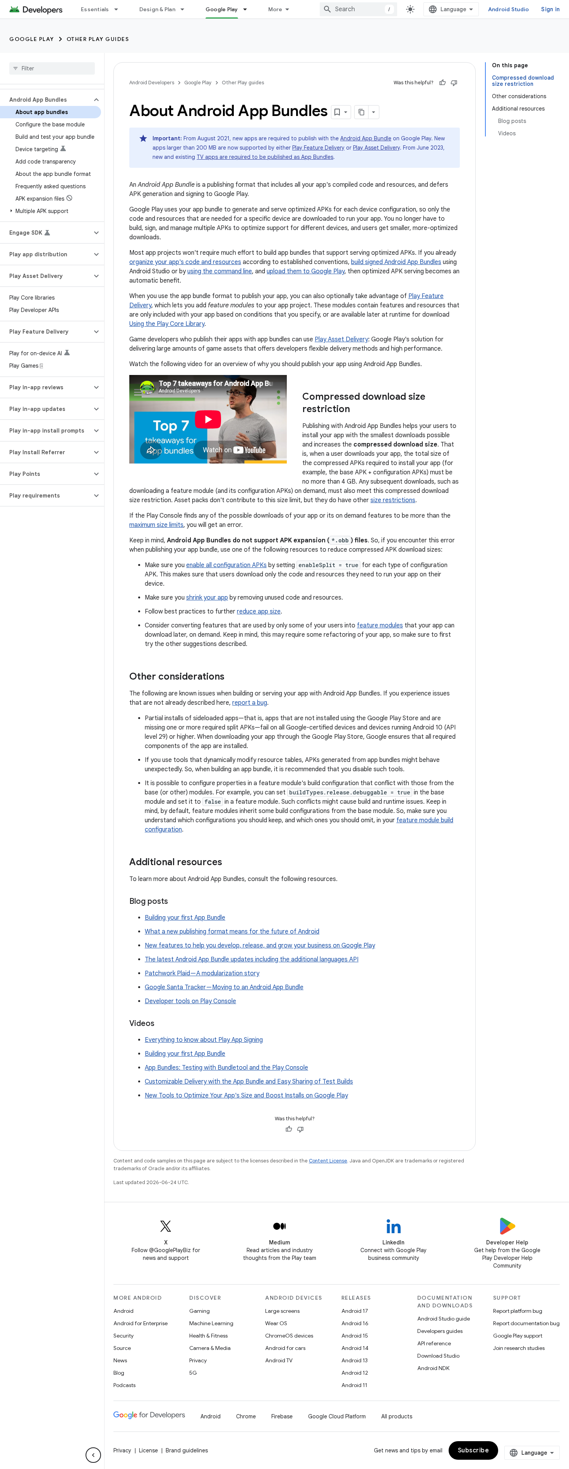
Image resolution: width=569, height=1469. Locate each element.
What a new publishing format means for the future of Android (232, 932)
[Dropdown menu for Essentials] (119, 9)
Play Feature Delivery (318, 147)
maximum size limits (156, 525)
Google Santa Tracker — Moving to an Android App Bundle (224, 987)
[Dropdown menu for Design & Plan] (185, 9)
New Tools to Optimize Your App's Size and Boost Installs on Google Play (246, 1095)
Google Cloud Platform (337, 1416)
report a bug (249, 703)
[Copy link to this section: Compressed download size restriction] (357, 409)
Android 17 (354, 1310)
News (120, 1360)
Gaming (199, 1310)
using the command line (219, 271)
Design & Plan (157, 9)
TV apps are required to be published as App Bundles (265, 156)
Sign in (550, 9)
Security (123, 1335)
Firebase (282, 1416)
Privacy (198, 1360)
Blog (118, 1372)
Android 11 (354, 1385)
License (148, 1450)
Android (123, 1310)
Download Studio (438, 1355)
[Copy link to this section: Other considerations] (232, 677)
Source (122, 1348)
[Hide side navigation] (93, 1455)
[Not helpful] (454, 83)
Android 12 (354, 1372)
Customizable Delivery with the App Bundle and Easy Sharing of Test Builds (249, 1082)
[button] (46, 100)
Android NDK (433, 1368)
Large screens (282, 1310)
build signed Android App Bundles (396, 262)
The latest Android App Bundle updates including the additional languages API (251, 959)
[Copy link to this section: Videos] (162, 1024)
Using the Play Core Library (166, 324)
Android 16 (354, 1323)
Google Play (222, 9)
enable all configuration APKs (226, 565)
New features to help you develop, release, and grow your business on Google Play (260, 945)
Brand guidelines (187, 1450)
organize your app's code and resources (185, 262)
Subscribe (473, 1450)
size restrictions (392, 500)
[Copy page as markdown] (361, 112)
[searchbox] (52, 68)
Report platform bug (517, 1310)
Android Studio (508, 9)
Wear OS (276, 1323)
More (275, 9)
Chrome (246, 1416)
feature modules (380, 625)
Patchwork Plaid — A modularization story (202, 973)
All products (396, 1416)
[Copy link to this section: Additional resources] (230, 862)
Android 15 (354, 1335)
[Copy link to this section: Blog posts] (175, 902)
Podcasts (124, 1385)
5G (193, 1372)
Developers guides (440, 1331)
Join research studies (519, 1348)
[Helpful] (442, 83)
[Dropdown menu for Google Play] (248, 9)
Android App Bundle (365, 138)
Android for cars (285, 1348)
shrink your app (207, 598)
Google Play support (517, 1335)
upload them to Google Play (305, 271)
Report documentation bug (526, 1323)
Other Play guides (98, 39)
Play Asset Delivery (376, 147)
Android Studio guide (443, 1318)
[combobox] (358, 9)
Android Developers (151, 82)
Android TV (279, 1360)
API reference (434, 1343)
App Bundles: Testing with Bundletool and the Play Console (226, 1068)
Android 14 (354, 1348)
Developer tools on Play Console (190, 1001)
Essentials (95, 9)
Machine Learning (211, 1323)
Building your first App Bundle (185, 918)
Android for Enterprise (140, 1323)
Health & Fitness (208, 1335)
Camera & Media (210, 1348)
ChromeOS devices (289, 1335)
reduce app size (259, 611)
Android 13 (354, 1360)
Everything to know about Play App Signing (204, 1040)
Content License (328, 1160)
